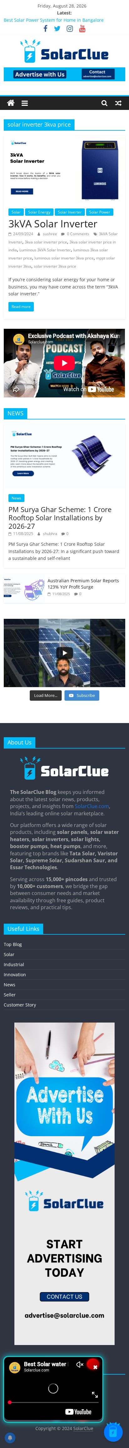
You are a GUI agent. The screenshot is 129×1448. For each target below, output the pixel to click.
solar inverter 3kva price (55, 266)
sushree (50, 234)
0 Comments (77, 234)
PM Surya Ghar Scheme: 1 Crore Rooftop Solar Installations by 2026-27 (59, 518)
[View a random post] (118, 103)
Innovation (15, 975)
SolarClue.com (92, 806)
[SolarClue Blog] (64, 758)
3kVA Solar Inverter (52, 223)
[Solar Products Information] (11, 103)
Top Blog (13, 944)
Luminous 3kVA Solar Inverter (45, 250)
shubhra (50, 533)
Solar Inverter (70, 212)
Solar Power (99, 212)
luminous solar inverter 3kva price (64, 258)
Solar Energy (39, 212)
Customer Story (20, 1005)
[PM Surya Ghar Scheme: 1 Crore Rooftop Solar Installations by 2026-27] (64, 427)
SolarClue (83, 1428)
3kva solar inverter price (46, 242)
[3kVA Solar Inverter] (64, 139)
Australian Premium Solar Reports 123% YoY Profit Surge (83, 584)
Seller (10, 995)
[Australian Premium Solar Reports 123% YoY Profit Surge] (24, 578)
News (16, 498)
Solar (16, 212)
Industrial (14, 964)
